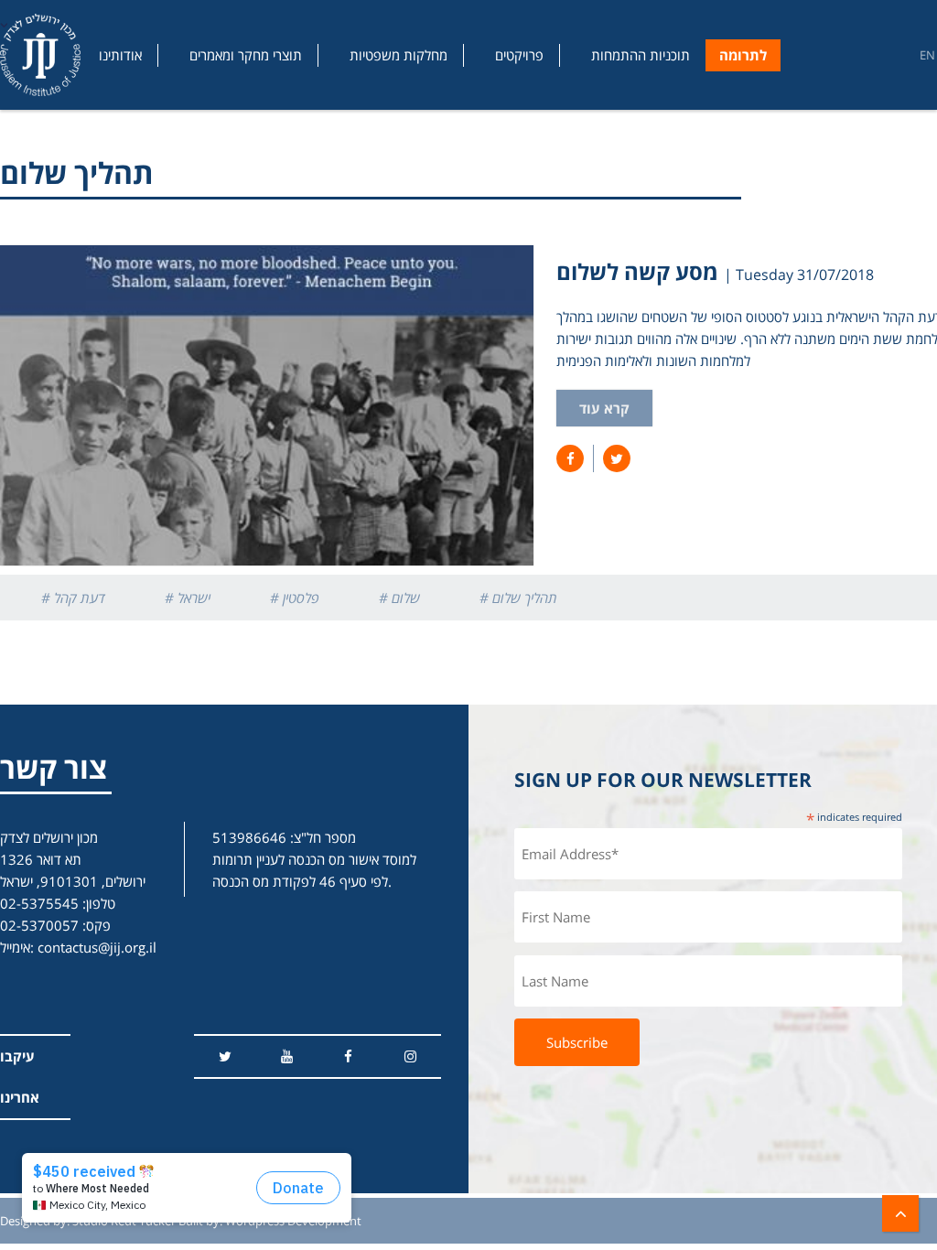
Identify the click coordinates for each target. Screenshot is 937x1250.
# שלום (399, 597)
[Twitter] (224, 1056)
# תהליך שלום (518, 597)
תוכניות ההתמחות (640, 55)
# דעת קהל (73, 597)
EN (927, 55)
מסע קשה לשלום (637, 271)
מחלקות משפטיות (398, 55)
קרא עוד (604, 408)
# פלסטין (294, 597)
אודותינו (120, 55)
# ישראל (187, 597)
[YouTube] (287, 1056)
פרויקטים (519, 55)
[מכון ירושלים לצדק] (40, 55)
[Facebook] (348, 1056)
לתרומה (743, 55)
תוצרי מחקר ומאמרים (245, 55)
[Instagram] (410, 1056)
